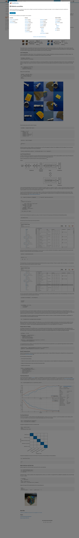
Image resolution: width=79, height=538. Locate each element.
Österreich (42, 22)
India (56, 21)
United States (12, 22)
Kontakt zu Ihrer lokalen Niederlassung (39, 36)
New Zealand (57, 22)
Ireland (26, 28)
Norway (41, 21)
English (42, 30)
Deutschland (27, 22)
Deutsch (42, 28)
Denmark (26, 21)
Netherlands (42, 19)
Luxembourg (27, 31)
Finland (26, 25)
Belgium (26, 19)
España (26, 24)
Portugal (41, 24)
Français (42, 31)
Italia (26, 30)
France (26, 27)
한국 (56, 30)
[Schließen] (69, 3)
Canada (11, 21)
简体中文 (57, 25)
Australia (56, 19)
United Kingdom (42, 33)
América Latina (12, 19)
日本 (56, 28)
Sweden (41, 25)
